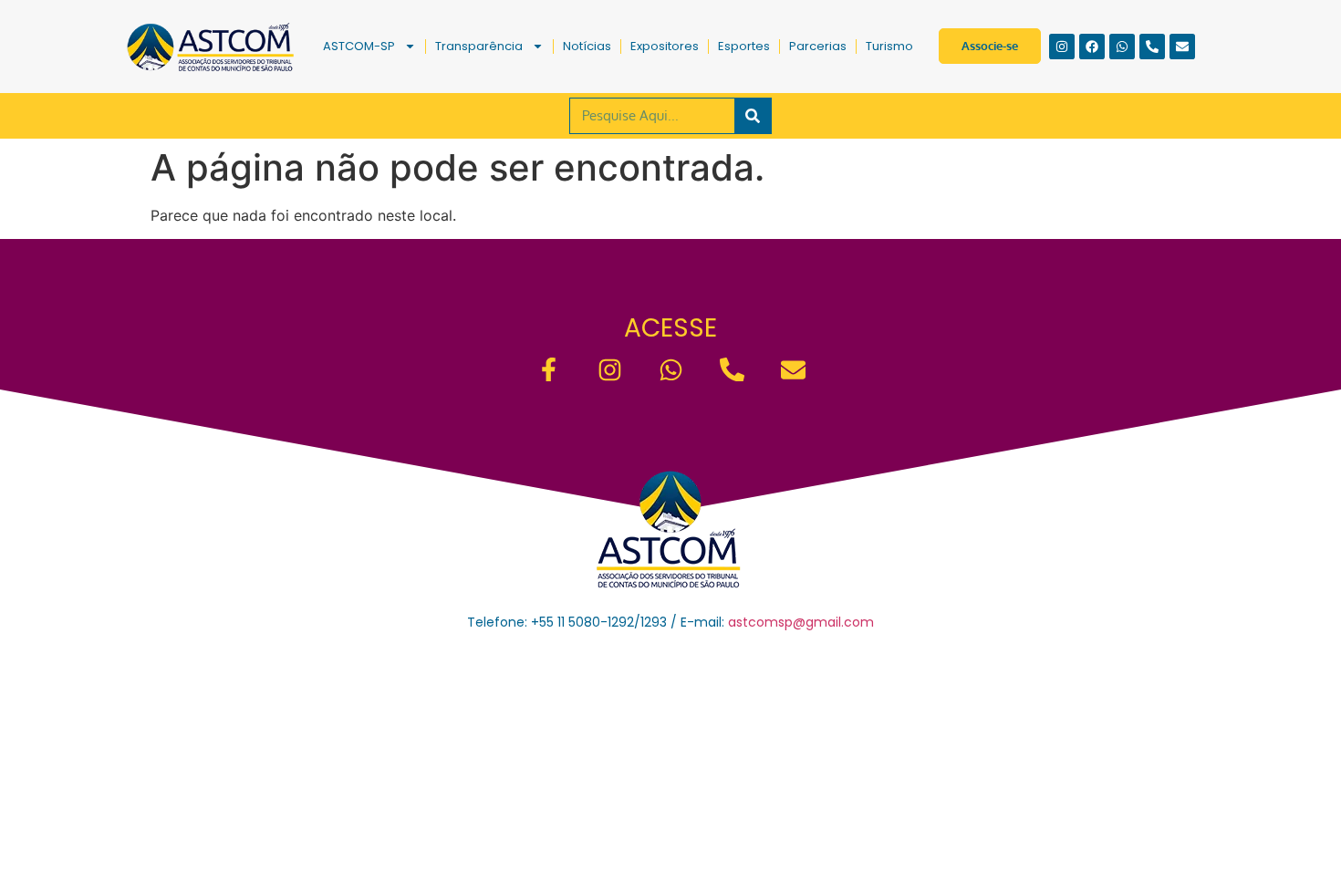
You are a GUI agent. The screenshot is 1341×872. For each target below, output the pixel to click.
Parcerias (818, 46)
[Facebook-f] (548, 370)
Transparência (479, 46)
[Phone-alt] (1152, 46)
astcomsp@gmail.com (801, 622)
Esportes (744, 46)
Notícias (587, 46)
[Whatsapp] (1122, 46)
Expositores (664, 46)
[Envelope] (1182, 46)
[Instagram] (1062, 46)
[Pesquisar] (752, 116)
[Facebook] (1092, 46)
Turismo (889, 46)
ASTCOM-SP (359, 46)
